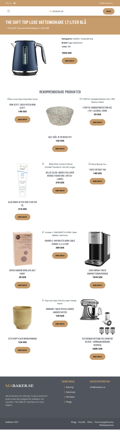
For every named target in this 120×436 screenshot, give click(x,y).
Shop (108, 11)
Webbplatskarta (106, 425)
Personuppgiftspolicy (104, 422)
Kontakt (81, 422)
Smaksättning (87, 38)
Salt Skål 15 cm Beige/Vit (60, 136)
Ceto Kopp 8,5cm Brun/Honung (22, 338)
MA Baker (70, 397)
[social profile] (14, 3)
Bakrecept (70, 392)
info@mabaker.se (106, 3)
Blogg (68, 402)
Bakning (70, 387)
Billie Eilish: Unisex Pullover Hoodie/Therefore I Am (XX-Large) (60, 175)
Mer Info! (69, 61)
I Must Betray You (97, 169)
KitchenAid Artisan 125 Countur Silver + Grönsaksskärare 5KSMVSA (97, 341)
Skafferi (76, 38)
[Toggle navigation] (9, 11)
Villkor (90, 422)
